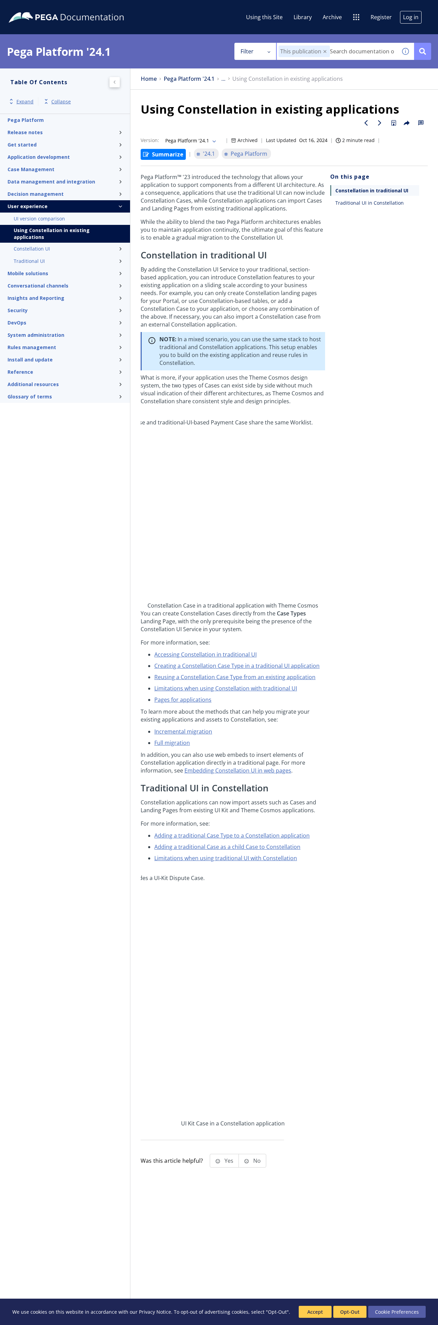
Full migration (172, 743)
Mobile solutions (28, 273)
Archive (332, 17)
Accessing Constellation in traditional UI (205, 654)
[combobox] (337, 51)
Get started (22, 144)
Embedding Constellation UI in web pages (237, 770)
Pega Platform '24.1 (189, 79)
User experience (28, 206)
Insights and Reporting (36, 298)
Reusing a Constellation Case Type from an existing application (234, 677)
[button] (324, 51)
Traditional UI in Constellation (369, 203)
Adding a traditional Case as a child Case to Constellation (227, 847)
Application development (39, 157)
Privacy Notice (155, 1312)
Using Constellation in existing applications (52, 233)
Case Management (31, 169)
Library (303, 17)
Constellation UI (32, 248)
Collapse (61, 101)
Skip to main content (30, 8)
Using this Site (264, 17)
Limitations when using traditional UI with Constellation (225, 858)
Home (149, 79)
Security (18, 310)
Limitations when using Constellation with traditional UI (225, 688)
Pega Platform (26, 120)
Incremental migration (183, 731)
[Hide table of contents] (115, 82)
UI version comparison (39, 218)
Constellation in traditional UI (371, 190)
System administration (36, 335)
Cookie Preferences (397, 1312)
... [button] (223, 79)
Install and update (30, 359)
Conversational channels (38, 285)
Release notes (25, 132)
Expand (25, 101)
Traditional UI (29, 261)
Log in (410, 17)
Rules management (32, 347)
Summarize (167, 154)
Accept (315, 1312)
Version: (150, 140)
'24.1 (209, 153)
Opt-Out (350, 1312)
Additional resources (33, 384)
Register (381, 17)
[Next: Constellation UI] (380, 123)
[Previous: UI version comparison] (366, 123)
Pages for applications (182, 699)
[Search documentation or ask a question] (422, 51)
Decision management (36, 194)
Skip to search (83, 8)
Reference (20, 372)
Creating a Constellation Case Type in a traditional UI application (237, 666)
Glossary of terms (30, 396)
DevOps (17, 322)
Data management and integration (51, 181)
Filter (247, 51)
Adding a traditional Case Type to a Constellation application (232, 835)
